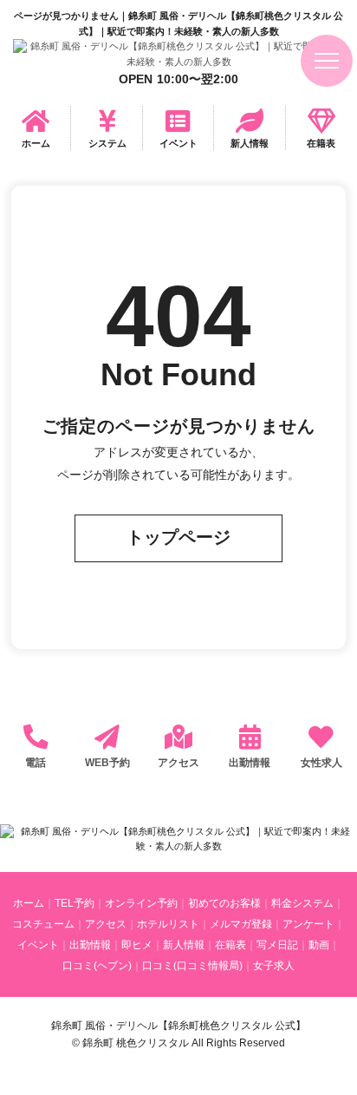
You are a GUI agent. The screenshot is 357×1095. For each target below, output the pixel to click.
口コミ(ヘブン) (97, 966)
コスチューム (43, 924)
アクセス (178, 763)
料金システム (302, 903)
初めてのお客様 (224, 903)
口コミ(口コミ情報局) (192, 966)
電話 (35, 763)
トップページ (178, 537)
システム (107, 143)
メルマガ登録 (241, 924)
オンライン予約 (141, 903)
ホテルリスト (168, 924)
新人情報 (249, 143)
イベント (178, 143)
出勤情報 (249, 763)
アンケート (308, 924)
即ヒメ (137, 945)
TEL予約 (74, 903)
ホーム (36, 143)
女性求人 (321, 763)
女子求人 (274, 966)
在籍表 (321, 143)
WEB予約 (107, 763)
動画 (318, 945)
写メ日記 (277, 945)
